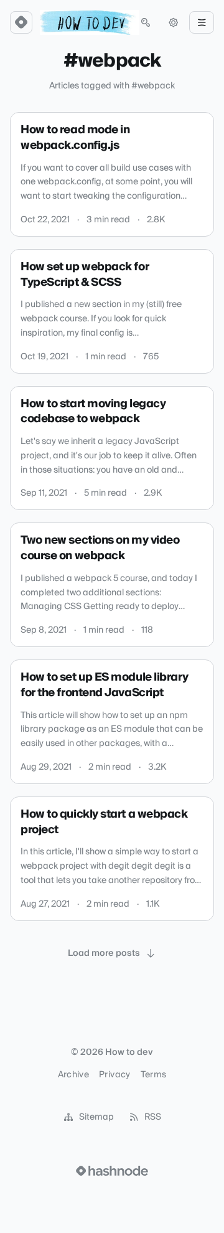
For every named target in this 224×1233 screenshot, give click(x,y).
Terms (154, 1074)
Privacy (114, 1074)
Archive (73, 1074)
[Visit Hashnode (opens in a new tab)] (112, 1170)
